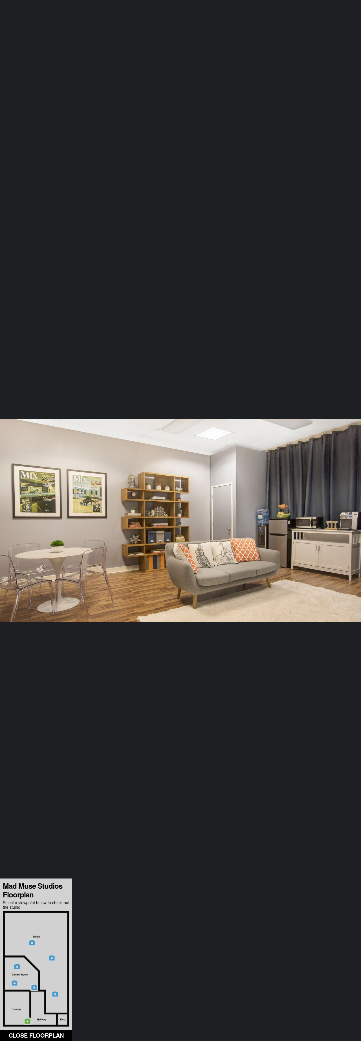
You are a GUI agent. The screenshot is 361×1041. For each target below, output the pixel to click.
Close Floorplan (36, 1035)
